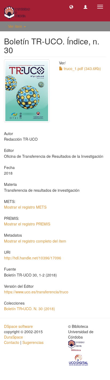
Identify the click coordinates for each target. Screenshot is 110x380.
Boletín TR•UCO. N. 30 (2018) (29, 308)
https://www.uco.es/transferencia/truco (36, 291)
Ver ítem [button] (15, 26)
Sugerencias (33, 342)
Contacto (11, 342)
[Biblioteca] (76, 346)
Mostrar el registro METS (25, 207)
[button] (71, 6)
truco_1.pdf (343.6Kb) (82, 68)
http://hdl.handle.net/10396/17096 (32, 257)
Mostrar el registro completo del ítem (35, 241)
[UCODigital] (78, 359)
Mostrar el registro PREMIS (27, 224)
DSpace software (18, 326)
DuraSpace (13, 337)
